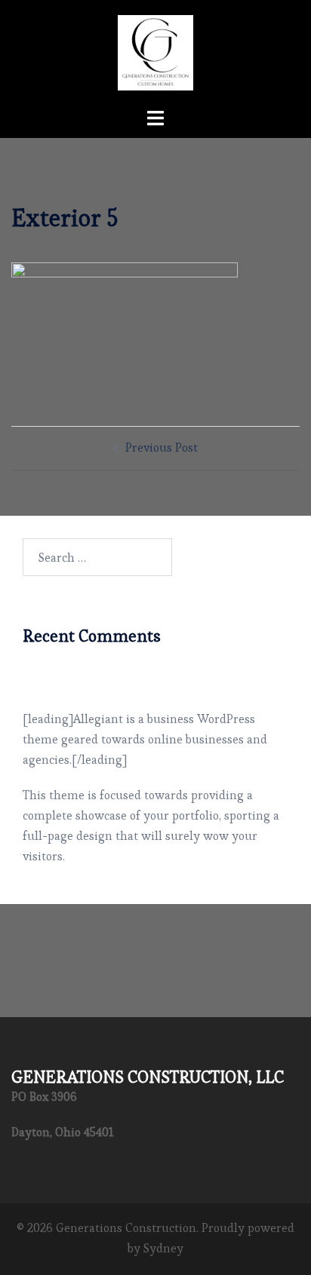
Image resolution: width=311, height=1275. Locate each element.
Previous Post (161, 447)
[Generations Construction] (155, 49)
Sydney (163, 1248)
